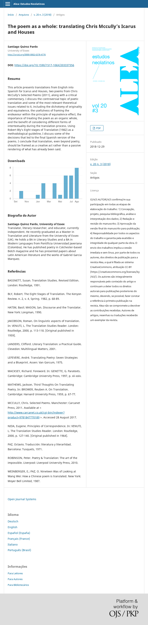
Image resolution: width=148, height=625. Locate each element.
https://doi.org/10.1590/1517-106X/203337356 (44, 65)
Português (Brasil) (19, 550)
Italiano (13, 544)
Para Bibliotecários (18, 585)
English (12, 527)
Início (11, 14)
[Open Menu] (8, 4)
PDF (98, 128)
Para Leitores (15, 573)
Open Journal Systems (22, 499)
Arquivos (24, 14)
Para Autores (15, 579)
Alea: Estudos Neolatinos (29, 4)
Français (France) (19, 539)
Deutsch (13, 521)
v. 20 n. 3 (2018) (42, 14)
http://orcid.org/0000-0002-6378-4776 (27, 54)
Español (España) (19, 533)
